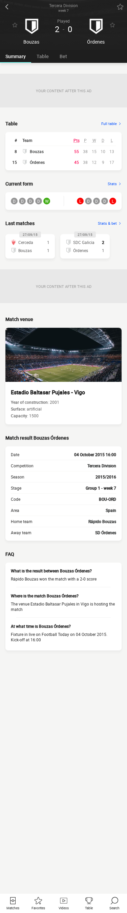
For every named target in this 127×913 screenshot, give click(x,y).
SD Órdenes (105, 532)
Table (43, 56)
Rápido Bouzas (102, 521)
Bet (63, 56)
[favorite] (120, 7)
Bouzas (37, 151)
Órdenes (37, 162)
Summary (15, 56)
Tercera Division (101, 465)
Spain (111, 510)
